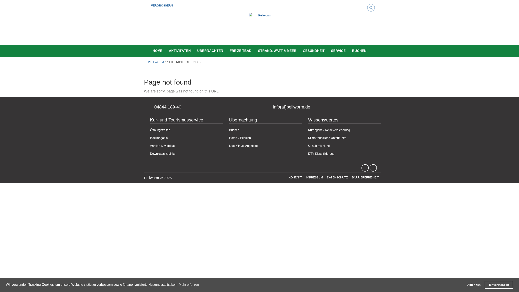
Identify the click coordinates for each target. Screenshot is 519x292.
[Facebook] (365, 168)
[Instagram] (373, 168)
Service (338, 51)
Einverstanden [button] (499, 284)
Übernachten (210, 51)
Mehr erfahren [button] (189, 284)
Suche (372, 4)
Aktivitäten (180, 51)
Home (157, 51)
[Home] (262, 29)
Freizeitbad (241, 51)
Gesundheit (314, 51)
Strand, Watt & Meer (277, 51)
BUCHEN (359, 51)
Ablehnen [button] (474, 284)
